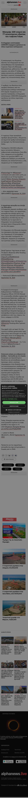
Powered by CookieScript (14, 412)
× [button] (25, 385)
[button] (14, 399)
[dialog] (14, 399)
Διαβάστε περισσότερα (20, 396)
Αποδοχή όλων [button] (14, 402)
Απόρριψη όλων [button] (14, 406)
